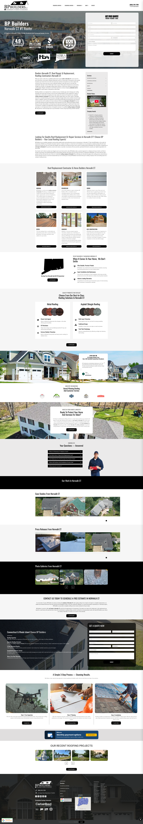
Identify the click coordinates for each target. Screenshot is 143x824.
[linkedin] (43, 796)
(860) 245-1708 (134, 5)
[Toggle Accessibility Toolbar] (140, 819)
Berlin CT (95, 787)
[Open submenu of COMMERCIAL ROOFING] (105, 80)
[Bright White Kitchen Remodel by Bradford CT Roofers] (71, 172)
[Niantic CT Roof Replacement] (44, 750)
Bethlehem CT (103, 789)
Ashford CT (96, 785)
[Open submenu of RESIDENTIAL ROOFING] (105, 78)
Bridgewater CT (97, 793)
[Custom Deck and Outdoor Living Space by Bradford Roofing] (46, 213)
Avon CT (102, 785)
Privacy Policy (76, 821)
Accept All (81, 821)
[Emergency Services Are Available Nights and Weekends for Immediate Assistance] (52, 506)
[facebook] (36, 796)
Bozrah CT (103, 790)
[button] (65, 451)
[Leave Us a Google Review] (66, 798)
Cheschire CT (103, 798)
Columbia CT (96, 802)
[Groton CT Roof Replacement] (47, 570)
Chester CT (96, 799)
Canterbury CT (103, 797)
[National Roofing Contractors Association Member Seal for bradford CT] (69, 36)
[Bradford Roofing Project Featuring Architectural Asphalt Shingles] (46, 172)
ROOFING (38, 188)
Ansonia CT (103, 783)
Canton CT (96, 797)
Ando (86, 372)
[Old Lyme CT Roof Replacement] (80, 750)
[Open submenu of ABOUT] (105, 86)
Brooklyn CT (103, 794)
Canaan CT (103, 795)
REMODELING (65, 188)
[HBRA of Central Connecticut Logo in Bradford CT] (27, 51)
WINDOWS (64, 229)
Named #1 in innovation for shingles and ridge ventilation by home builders (97, 127)
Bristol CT (102, 793)
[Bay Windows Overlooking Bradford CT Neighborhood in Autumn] (71, 213)
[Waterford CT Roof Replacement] (99, 750)
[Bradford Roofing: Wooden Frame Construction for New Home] (97, 213)
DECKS (38, 229)
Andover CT (96, 783)
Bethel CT (95, 789)
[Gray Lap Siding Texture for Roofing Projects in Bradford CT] (97, 172)
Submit (111, 54)
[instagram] (38, 796)
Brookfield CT (96, 794)
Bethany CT (103, 787)
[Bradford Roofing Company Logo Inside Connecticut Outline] (44, 51)
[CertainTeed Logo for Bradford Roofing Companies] (43, 802)
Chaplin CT (96, 798)
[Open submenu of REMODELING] (105, 83)
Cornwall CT (103, 802)
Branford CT (96, 791)
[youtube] (41, 796)
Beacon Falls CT (104, 786)
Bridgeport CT (103, 791)
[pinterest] (45, 796)
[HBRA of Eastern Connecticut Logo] (61, 51)
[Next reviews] (106, 369)
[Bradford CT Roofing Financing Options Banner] (71, 731)
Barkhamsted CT (97, 786)
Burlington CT (96, 795)
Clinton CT (103, 799)
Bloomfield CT (96, 790)
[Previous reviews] (81, 369)
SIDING (88, 188)
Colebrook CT (103, 801)
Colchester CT (96, 801)
